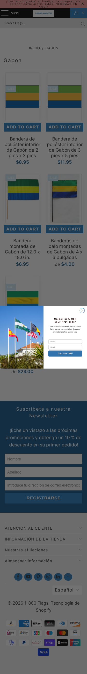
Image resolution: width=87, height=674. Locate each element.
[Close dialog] (82, 310)
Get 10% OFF (65, 353)
